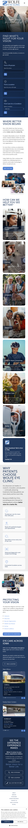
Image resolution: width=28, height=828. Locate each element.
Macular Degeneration (10, 621)
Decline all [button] (20, 821)
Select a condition (8, 106)
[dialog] (14, 818)
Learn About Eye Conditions (12, 634)
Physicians (14, 796)
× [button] (26, 809)
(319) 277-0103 (13, 691)
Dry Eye (6, 626)
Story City (19, 719)
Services (14, 794)
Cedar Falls (13, 686)
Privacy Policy (4, 819)
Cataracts (6, 616)
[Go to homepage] (10, 3)
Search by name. (8, 68)
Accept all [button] (7, 821)
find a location (14, 802)
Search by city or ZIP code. (10, 87)
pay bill (14, 804)
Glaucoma (7, 618)
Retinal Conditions (9, 628)
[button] (24, 3)
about (14, 792)
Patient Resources (14, 798)
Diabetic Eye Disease (9, 623)
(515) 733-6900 (20, 724)
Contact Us (14, 800)
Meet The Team (8, 168)
